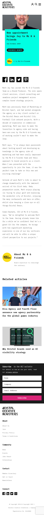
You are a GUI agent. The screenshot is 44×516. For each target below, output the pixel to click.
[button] (40, 4)
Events (5, 453)
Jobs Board (6, 456)
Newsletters (7, 480)
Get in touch (7, 477)
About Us (5, 426)
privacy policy (12, 372)
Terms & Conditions (10, 436)
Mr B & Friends (24, 61)
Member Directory (9, 473)
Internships (7, 460)
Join (4, 429)
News (4, 450)
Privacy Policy (8, 433)
